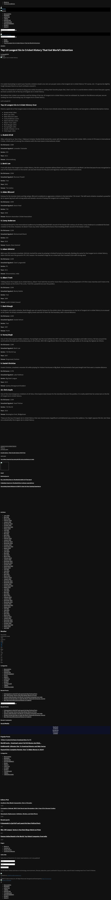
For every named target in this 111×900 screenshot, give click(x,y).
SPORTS (6, 25)
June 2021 (6, 610)
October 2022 (7, 584)
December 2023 (8, 561)
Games (6, 675)
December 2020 (8, 620)
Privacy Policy (8, 849)
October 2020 (7, 623)
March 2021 (7, 615)
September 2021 (8, 605)
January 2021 (7, 618)
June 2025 (6, 532)
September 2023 (8, 566)
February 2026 (8, 520)
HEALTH (6, 27)
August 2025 (7, 528)
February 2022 (8, 597)
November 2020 (8, 621)
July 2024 (6, 550)
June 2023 (6, 571)
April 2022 (6, 594)
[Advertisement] (55, 69)
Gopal (4, 54)
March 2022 (7, 595)
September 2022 (8, 586)
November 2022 (8, 582)
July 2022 (6, 589)
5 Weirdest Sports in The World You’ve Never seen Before (17, 483)
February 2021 (8, 617)
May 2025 (6, 533)
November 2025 (8, 524)
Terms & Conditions (9, 4)
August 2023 (7, 568)
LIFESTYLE (7, 17)
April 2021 (6, 613)
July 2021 (6, 608)
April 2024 (6, 555)
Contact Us (7, 848)
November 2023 (8, 563)
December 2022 (8, 581)
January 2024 (7, 559)
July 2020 (6, 628)
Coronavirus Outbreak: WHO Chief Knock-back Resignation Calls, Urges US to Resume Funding (28, 808)
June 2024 (6, 551)
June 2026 (6, 515)
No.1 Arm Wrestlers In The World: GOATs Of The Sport (16, 479)
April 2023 (6, 574)
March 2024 (7, 556)
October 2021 (7, 603)
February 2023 (8, 577)
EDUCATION (7, 20)
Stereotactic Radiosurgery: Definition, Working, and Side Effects (19, 814)
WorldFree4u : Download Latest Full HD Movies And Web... (21, 743)
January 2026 (7, 522)
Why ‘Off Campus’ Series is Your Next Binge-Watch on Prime (20, 695)
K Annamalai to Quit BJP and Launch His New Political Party (20, 694)
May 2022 (6, 592)
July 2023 (6, 569)
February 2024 (8, 558)
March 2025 (7, 537)
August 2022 (7, 587)
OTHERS (6, 680)
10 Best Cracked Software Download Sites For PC (16, 740)
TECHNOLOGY (8, 22)
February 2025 (8, 538)
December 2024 (8, 541)
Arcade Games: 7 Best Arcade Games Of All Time (13, 453)
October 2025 (7, 525)
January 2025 (7, 540)
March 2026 (7, 519)
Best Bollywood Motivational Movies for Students (17, 700)
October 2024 (7, 545)
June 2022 (6, 590)
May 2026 (6, 517)
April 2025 (6, 535)
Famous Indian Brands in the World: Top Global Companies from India (23, 697)
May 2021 (6, 612)
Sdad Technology (46, 878)
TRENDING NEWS (9, 687)
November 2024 (8, 543)
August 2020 (7, 626)
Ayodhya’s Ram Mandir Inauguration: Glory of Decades (16, 803)
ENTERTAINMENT (9, 23)
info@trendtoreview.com (14, 875)
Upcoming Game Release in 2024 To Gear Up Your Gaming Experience (21, 486)
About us (6, 2)
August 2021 (7, 607)
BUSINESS (7, 15)
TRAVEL (6, 18)
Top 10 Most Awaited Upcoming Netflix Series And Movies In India (17, 459)
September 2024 (8, 546)
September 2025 (8, 527)
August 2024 (7, 548)
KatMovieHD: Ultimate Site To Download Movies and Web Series (23, 746)
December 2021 (8, 600)
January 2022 (7, 599)
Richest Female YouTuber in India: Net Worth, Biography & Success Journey (24, 698)
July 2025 (6, 530)
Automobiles (7, 14)
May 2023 (6, 572)
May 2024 (6, 553)
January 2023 (7, 579)
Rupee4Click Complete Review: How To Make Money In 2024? (22, 750)
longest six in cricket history (8, 446)
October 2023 (7, 564)
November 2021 (8, 602)
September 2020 (8, 625)
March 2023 (7, 576)
